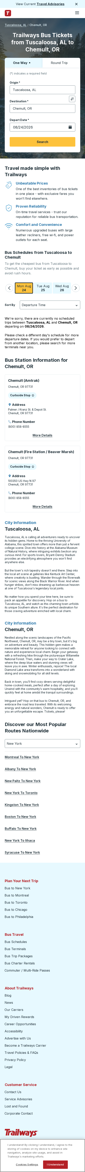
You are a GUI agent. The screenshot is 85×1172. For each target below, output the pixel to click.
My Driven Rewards (19, 1017)
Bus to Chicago (16, 910)
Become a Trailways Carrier (26, 1045)
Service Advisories (18, 1099)
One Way (20, 63)
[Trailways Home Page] (8, 13)
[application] (42, 407)
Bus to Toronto (16, 902)
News (9, 1003)
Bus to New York (17, 888)
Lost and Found (16, 1106)
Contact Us (13, 1092)
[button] (9, 288)
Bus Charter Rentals (20, 963)
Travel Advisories (50, 4)
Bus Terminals (15, 949)
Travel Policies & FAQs (21, 1053)
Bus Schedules (16, 942)
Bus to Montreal (17, 895)
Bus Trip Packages (19, 956)
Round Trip (59, 63)
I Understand (55, 1164)
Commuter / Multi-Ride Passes (27, 970)
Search (42, 142)
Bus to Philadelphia (19, 917)
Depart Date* (19, 120)
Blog (8, 995)
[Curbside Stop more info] (33, 395)
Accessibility (14, 1031)
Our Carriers (14, 1010)
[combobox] (42, 89)
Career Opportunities (20, 1024)
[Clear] (71, 90)
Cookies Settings (27, 1164)
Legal (8, 1067)
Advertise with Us (18, 1038)
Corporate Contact (19, 1113)
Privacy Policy (15, 1060)
